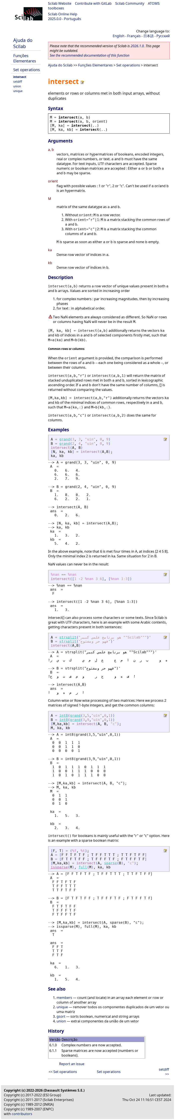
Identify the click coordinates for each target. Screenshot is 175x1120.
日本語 (148, 36)
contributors (22, 1113)
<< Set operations (63, 1071)
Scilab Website (59, 3)
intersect (19, 77)
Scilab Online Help (62, 14)
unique (18, 91)
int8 (63, 715)
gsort (61, 1016)
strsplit (67, 637)
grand (64, 439)
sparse (110, 863)
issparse (59, 867)
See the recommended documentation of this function (89, 55)
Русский (163, 36)
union (17, 86)
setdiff (17, 81)
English (118, 36)
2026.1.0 (137, 46)
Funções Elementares (24, 58)
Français (134, 36)
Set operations (26, 69)
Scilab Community (129, 3)
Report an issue (71, 1063)
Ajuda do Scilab (22, 43)
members (64, 997)
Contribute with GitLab (93, 3)
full (83, 867)
